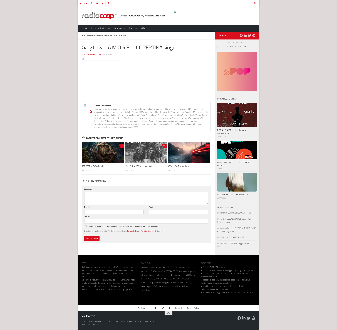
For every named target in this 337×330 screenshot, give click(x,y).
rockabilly (162, 287)
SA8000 (85, 270)
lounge (154, 279)
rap (188, 282)
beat (150, 267)
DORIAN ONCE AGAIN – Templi (240, 213)
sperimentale (179, 286)
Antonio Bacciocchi (92, 54)
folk (178, 271)
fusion (187, 271)
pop (151, 282)
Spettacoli (133, 28)
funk (182, 271)
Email (151, 207)
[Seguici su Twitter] (249, 35)
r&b (185, 283)
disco (160, 271)
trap (148, 290)
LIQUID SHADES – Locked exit (138, 166)
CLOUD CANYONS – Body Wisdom (233, 194)
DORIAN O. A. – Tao (237, 237)
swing (143, 290)
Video (143, 28)
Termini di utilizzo (147, 231)
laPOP (148, 279)
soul (171, 286)
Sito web (87, 216)
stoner (189, 286)
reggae (149, 286)
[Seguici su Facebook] (241, 35)
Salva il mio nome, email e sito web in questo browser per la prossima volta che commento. (123, 226)
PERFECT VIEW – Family (93, 166)
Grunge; (145, 275)
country (187, 267)
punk (180, 282)
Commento (89, 189)
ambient (144, 268)
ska (166, 287)
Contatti (178, 308)
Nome (87, 207)
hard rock (153, 275)
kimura (143, 279)
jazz (193, 275)
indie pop (177, 275)
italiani (186, 274)
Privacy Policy (132, 231)
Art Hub (83, 3)
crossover (146, 271)
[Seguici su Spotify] (253, 35)
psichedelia (171, 282)
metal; (159, 278)
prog (164, 283)
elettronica (168, 271)
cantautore (169, 267)
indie (169, 274)
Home (84, 28)
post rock (158, 283)
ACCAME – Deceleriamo (179, 166)
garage (192, 271)
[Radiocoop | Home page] (100, 16)
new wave (169, 278)
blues (154, 267)
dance (154, 271)
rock (155, 286)
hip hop (161, 275)
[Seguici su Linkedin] (245, 35)
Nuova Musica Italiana (100, 28)
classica (181, 268)
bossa (159, 268)
